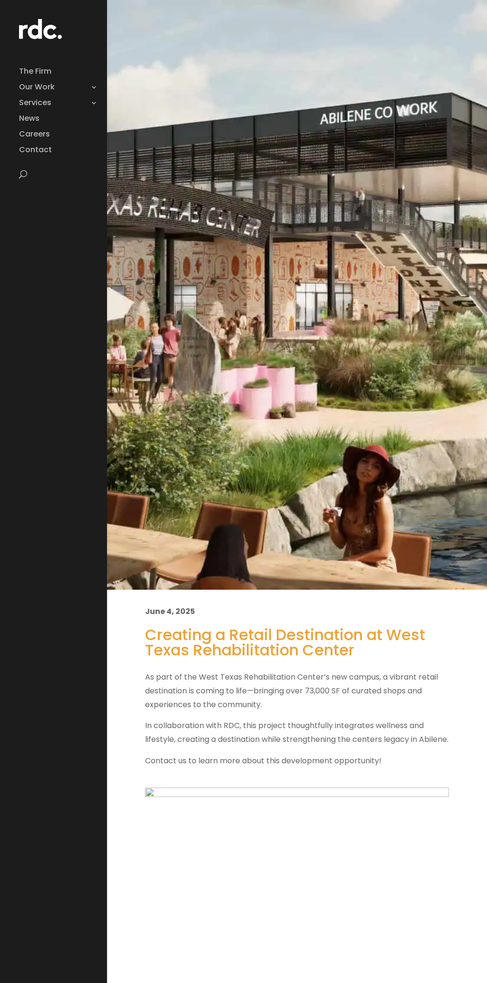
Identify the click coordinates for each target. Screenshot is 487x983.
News (29, 119)
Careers (34, 135)
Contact (35, 150)
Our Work (37, 88)
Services (35, 103)
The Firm (35, 72)
